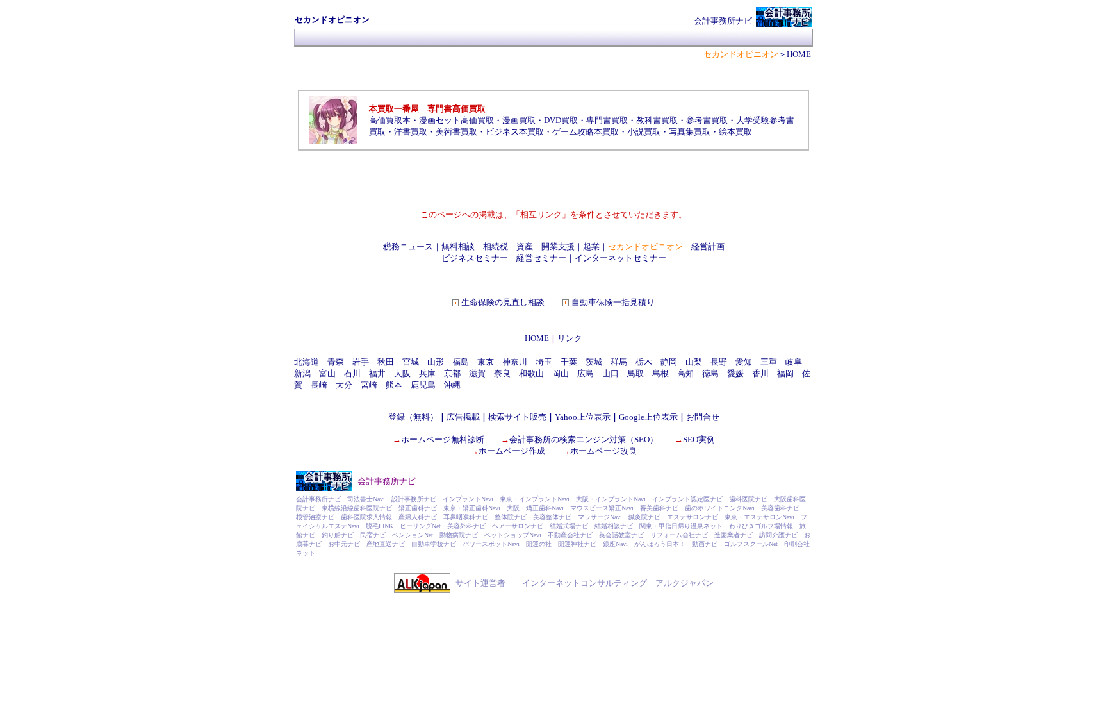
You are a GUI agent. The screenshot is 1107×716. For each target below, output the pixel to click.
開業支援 (558, 246)
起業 (591, 246)
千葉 (569, 362)
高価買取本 (390, 120)
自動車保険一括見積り (613, 302)
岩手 (360, 362)
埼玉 (544, 362)
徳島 (710, 373)
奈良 (502, 373)
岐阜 (793, 362)
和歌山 (531, 373)
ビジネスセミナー (474, 258)
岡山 (560, 373)
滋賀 (477, 373)
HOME (537, 338)
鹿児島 (423, 385)
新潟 (302, 373)
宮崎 (369, 385)
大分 (344, 385)
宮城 (410, 362)
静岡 (668, 362)
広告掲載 (463, 417)
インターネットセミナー (620, 258)
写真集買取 (689, 132)
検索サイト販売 (517, 417)
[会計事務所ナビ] (784, 24)
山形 (435, 362)
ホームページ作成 (512, 451)
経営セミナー (541, 258)
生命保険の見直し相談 (503, 302)
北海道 (306, 362)
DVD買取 (561, 120)
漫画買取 (519, 120)
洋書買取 (410, 132)
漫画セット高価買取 (456, 120)
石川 (352, 373)
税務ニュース (408, 246)
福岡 (785, 373)
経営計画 (708, 246)
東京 (485, 362)
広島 (585, 373)
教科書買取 (657, 120)
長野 (718, 362)
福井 (377, 373)
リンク (569, 338)
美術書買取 (456, 132)
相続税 (495, 246)
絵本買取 (735, 132)
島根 (660, 373)
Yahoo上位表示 (583, 417)
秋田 (385, 362)
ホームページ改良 (603, 451)
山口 (610, 373)
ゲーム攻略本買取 (585, 132)
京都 (452, 373)
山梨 (693, 362)
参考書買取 (707, 120)
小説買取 (643, 132)
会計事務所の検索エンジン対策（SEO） (583, 439)
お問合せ (702, 417)
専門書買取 (607, 120)
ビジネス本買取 (515, 132)
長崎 (319, 385)
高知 (685, 373)
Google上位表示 (648, 417)
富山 (327, 373)
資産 (524, 246)
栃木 (644, 362)
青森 (335, 362)
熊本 (394, 385)
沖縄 (452, 385)
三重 (768, 362)
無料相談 (458, 246)
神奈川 (514, 362)
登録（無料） (413, 417)
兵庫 (427, 373)
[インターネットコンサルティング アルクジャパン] (422, 590)
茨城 (594, 362)
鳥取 (635, 373)
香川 (760, 373)
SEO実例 (699, 439)
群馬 (619, 362)
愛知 (743, 362)
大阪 (402, 373)
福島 (460, 362)
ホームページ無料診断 (442, 439)
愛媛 (735, 373)
